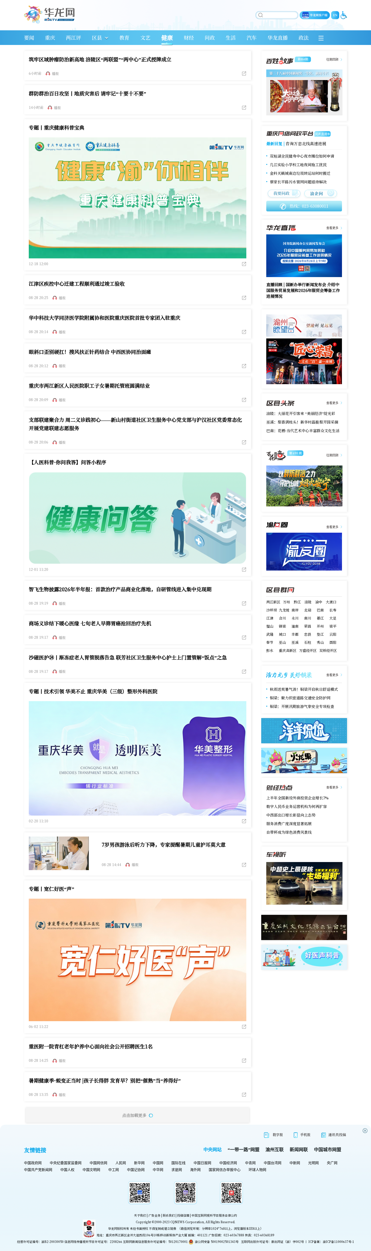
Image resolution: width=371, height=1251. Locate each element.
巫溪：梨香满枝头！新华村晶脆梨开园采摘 (302, 422)
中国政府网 (33, 1163)
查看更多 (332, 228)
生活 (231, 37)
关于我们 (140, 1215)
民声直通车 (322, 134)
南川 (307, 618)
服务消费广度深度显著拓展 (289, 823)
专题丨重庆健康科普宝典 (56, 127)
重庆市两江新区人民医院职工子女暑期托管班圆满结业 (89, 385)
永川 (295, 618)
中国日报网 (202, 1163)
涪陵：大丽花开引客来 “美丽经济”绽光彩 (300, 413)
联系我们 (169, 1215)
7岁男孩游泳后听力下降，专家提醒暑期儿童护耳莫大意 (164, 844)
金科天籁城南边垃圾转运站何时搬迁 (300, 173)
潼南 (295, 626)
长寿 (332, 609)
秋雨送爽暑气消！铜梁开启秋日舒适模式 (304, 689)
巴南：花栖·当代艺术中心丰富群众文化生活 (302, 430)
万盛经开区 (308, 650)
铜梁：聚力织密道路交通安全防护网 (300, 697)
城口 (282, 634)
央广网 (332, 1163)
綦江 (320, 618)
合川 (282, 618)
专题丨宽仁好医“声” (51, 888)
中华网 (158, 1170)
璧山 (269, 626)
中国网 (158, 1163)
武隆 (269, 634)
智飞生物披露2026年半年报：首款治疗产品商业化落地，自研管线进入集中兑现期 (120, 589)
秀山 (320, 642)
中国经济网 (228, 1163)
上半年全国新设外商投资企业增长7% (297, 797)
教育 (124, 37)
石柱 (307, 642)
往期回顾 (332, 59)
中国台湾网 (272, 1163)
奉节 (269, 642)
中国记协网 (136, 1170)
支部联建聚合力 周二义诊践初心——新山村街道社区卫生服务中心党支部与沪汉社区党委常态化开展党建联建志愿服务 (135, 424)
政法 (304, 37)
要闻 (29, 37)
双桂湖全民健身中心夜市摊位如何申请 (302, 156)
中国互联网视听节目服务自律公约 (214, 1215)
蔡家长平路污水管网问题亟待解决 (298, 181)
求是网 (176, 1170)
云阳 (332, 634)
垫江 (320, 634)
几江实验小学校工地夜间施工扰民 (298, 164)
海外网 (195, 1170)
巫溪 (295, 642)
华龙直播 (278, 37)
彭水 (269, 650)
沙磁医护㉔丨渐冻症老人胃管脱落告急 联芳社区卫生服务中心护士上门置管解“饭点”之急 (128, 657)
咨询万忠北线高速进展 (306, 143)
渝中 (318, 601)
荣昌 (307, 626)
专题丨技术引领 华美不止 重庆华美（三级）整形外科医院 (93, 691)
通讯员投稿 (337, 1134)
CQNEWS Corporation (187, 1222)
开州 (320, 626)
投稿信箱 (183, 1215)
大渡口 (331, 601)
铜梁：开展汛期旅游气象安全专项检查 (302, 706)
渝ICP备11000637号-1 (338, 1241)
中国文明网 (91, 1170)
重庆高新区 (288, 650)
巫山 (282, 642)
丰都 (295, 634)
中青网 (250, 1163)
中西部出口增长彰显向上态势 (290, 815)
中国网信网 (98, 1163)
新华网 (139, 1163)
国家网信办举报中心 (225, 1170)
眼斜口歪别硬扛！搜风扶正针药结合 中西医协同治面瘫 (90, 351)
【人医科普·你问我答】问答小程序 (67, 462)
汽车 (252, 37)
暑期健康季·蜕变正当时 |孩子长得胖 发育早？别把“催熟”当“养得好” (105, 1080)
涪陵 (307, 601)
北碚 (307, 609)
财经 (189, 37)
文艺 (145, 37)
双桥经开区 (328, 650)
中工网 (113, 1170)
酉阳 (332, 642)
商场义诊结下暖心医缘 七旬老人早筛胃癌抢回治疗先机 (90, 623)
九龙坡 (284, 609)
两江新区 (273, 601)
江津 (269, 618)
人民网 (120, 1163)
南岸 (295, 609)
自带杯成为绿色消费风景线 (289, 832)
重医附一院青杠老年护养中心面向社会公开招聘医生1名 (91, 1046)
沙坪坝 (271, 609)
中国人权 (67, 1170)
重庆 (50, 37)
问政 (210, 37)
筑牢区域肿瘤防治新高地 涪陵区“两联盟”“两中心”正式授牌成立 (100, 59)
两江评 (73, 37)
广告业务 (154, 1215)
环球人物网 (257, 1170)
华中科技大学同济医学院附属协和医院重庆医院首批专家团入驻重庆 (104, 317)
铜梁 (282, 626)
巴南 (320, 609)
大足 (332, 618)
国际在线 (178, 1163)
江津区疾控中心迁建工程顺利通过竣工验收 (77, 283)
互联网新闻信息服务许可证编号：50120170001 (155, 1241)
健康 (167, 37)
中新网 (294, 1163)
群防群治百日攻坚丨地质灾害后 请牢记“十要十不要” (87, 93)
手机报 (305, 1134)
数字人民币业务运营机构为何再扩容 (296, 806)
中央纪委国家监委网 (66, 1163)
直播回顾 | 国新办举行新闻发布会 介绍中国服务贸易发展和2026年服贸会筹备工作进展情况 (303, 290)
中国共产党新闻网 (38, 1170)
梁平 (332, 626)
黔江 (297, 601)
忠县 (307, 634)
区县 (97, 37)
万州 (286, 601)
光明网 (313, 1163)
